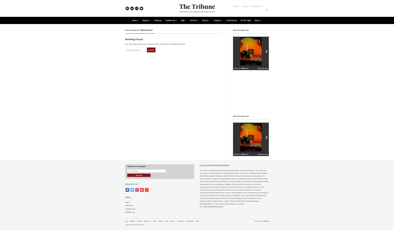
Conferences (231, 20)
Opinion (145, 20)
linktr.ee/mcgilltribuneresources (213, 206)
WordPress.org (130, 212)
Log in (127, 202)
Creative (217, 20)
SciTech (193, 20)
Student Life (170, 20)
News (134, 20)
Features (158, 20)
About (235, 6)
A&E (182, 20)
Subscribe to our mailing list (136, 166)
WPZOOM (265, 221)
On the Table (246, 20)
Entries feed (129, 205)
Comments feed (130, 209)
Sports (205, 20)
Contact (246, 6)
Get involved (256, 6)
